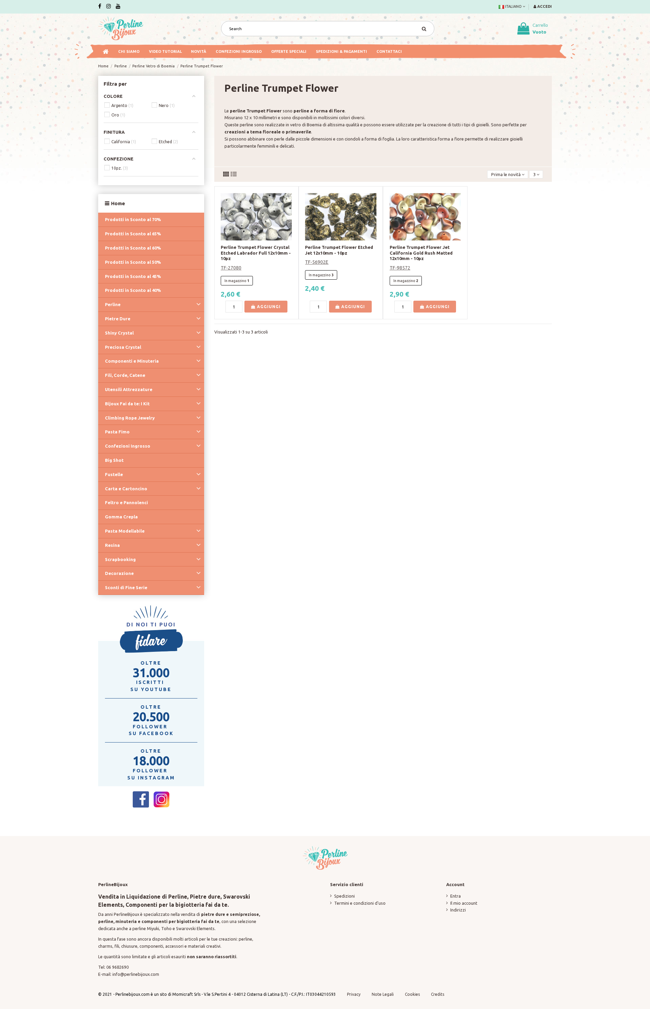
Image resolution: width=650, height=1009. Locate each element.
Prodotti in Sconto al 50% (133, 262)
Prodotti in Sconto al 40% (133, 290)
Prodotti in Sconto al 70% (133, 219)
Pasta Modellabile (125, 531)
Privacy (354, 994)
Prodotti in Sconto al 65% (133, 233)
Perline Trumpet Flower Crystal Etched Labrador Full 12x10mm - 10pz (256, 253)
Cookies (413, 994)
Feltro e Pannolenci (126, 502)
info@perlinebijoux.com (135, 974)
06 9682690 (117, 967)
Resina (112, 545)
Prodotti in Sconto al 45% (133, 276)
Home (118, 203)
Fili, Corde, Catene (125, 375)
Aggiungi (268, 306)
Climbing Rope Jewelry (130, 417)
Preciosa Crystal (123, 347)
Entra (455, 896)
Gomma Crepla (121, 516)
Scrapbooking (120, 559)
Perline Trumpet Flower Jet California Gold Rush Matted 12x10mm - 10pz (421, 253)
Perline (113, 304)
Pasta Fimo (117, 431)
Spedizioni (344, 896)
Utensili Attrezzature (128, 389)
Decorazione (119, 573)
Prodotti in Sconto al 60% (133, 247)
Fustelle (114, 474)
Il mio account (463, 903)
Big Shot (114, 460)
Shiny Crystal (119, 332)
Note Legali (383, 994)
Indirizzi (458, 909)
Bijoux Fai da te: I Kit (127, 403)
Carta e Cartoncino (126, 488)
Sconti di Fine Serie (126, 587)
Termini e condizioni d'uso (360, 903)
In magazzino (235, 281)
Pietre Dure (117, 318)
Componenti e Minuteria (132, 361)
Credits (437, 994)
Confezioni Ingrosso (127, 446)
